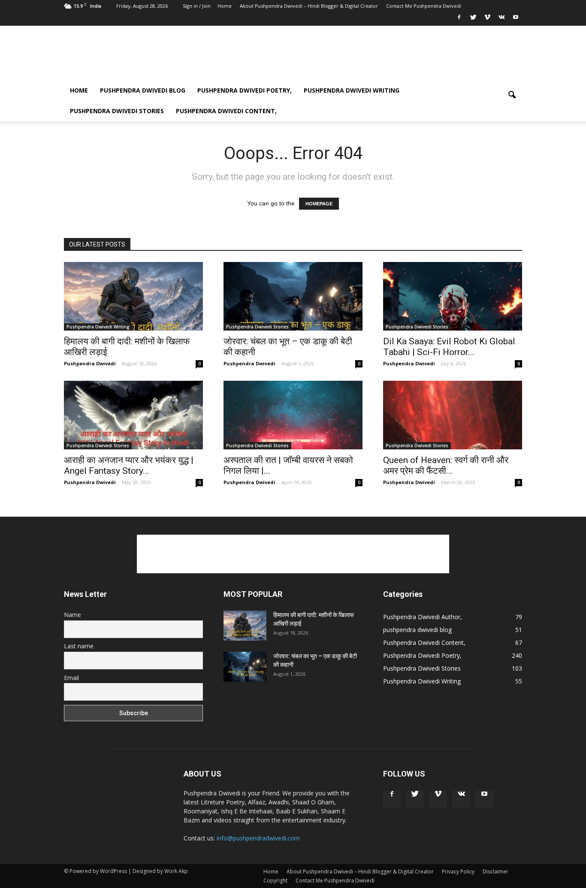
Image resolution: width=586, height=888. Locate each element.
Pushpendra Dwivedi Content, (226, 111)
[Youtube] (515, 20)
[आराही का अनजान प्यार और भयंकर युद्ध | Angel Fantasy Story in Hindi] (133, 415)
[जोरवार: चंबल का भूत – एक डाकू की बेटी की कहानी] (293, 296)
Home (224, 6)
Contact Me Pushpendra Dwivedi (423, 6)
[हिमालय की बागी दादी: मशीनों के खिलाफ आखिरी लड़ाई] (133, 296)
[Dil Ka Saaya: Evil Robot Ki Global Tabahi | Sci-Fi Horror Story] (452, 296)
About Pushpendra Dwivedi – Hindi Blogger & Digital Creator (309, 6)
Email (71, 678)
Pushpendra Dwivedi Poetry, (244, 90)
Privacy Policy (458, 871)
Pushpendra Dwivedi (90, 363)
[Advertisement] (366, 57)
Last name (79, 646)
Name (72, 615)
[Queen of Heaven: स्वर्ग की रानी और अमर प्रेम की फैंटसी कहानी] (452, 415)
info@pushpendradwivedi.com (258, 838)
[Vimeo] (487, 20)
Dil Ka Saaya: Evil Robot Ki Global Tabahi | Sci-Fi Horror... (449, 346)
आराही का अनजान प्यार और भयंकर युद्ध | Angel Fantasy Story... (128, 465)
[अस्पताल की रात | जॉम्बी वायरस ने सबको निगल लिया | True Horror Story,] (293, 415)
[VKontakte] (501, 20)
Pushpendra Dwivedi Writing (351, 90)
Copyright (275, 880)
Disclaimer (495, 871)
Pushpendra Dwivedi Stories (117, 111)
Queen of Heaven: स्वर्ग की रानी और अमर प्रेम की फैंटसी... (445, 465)
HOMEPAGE (318, 203)
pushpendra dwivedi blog (142, 90)
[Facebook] (459, 20)
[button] (511, 100)
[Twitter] (473, 20)
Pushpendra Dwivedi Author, (422, 617)
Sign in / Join (197, 6)
